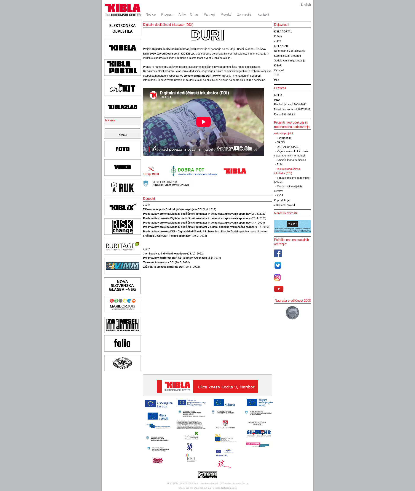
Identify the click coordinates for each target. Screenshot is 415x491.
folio (276, 80)
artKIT (277, 41)
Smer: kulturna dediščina (291, 160)
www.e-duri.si (221, 75)
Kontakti (263, 14)
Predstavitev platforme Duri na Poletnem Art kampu (175, 257)
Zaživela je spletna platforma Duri (163, 266)
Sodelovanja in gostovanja (289, 60)
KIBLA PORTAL (283, 31)
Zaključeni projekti (284, 205)
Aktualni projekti (283, 133)
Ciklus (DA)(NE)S (284, 114)
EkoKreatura (284, 138)
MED (277, 99)
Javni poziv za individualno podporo (165, 253)
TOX (276, 75)
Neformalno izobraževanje (289, 50)
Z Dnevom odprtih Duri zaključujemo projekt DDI (172, 209)
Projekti (226, 14)
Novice (151, 14)
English (305, 4)
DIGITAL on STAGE (288, 146)
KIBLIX (278, 95)
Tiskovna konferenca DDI (158, 262)
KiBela (278, 36)
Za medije (244, 14)
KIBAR (278, 65)
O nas (194, 14)
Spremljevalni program (287, 55)
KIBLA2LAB (281, 46)
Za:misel (279, 70)
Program (167, 14)
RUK (280, 164)
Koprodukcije (282, 200)
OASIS (281, 142)
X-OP (280, 195)
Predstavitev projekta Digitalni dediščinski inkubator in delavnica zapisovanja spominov (197, 213)
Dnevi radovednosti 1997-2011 (292, 109)
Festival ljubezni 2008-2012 (290, 104)
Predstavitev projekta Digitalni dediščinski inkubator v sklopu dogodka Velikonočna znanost (199, 227)
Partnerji (209, 14)
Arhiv (182, 14)
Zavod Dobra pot (167, 53)
